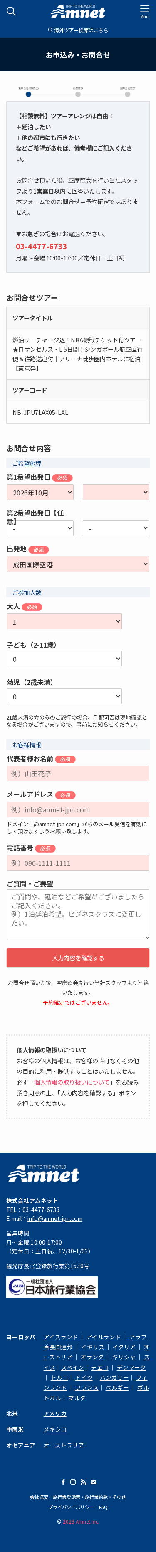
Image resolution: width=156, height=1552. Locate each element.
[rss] (83, 1482)
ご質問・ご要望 (30, 883)
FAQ (103, 1507)
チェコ (100, 1367)
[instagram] (73, 1482)
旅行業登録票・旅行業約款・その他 (89, 1496)
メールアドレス (31, 794)
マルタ (77, 1398)
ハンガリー (114, 1377)
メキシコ (55, 1429)
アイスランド (61, 1336)
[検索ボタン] (11, 11)
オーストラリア (64, 1445)
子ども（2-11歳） (33, 645)
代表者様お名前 (31, 758)
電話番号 (21, 848)
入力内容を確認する (78, 957)
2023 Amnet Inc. (81, 1521)
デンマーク (131, 1367)
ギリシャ (124, 1357)
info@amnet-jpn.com (54, 1218)
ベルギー (117, 1387)
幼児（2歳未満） (32, 682)
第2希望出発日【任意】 (35, 513)
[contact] (93, 1482)
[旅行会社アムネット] (78, 11)
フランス (87, 1387)
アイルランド (104, 1336)
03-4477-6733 (41, 245)
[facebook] (63, 1482)
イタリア (124, 1347)
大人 (14, 606)
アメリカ (55, 1413)
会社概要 (39, 1496)
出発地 (17, 549)
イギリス (92, 1347)
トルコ (59, 1377)
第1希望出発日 (29, 477)
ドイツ (84, 1377)
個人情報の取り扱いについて (72, 1081)
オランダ (92, 1357)
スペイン (72, 1367)
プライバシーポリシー (71, 1507)
